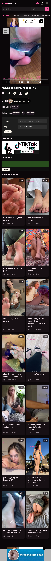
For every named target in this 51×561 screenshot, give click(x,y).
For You (16, 16)
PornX (9, 3)
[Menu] (47, 3)
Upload (5, 16)
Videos (35, 16)
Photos (46, 16)
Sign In (5, 169)
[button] (42, 82)
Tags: (7, 121)
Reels (26, 16)
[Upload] (37, 3)
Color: (7, 127)
